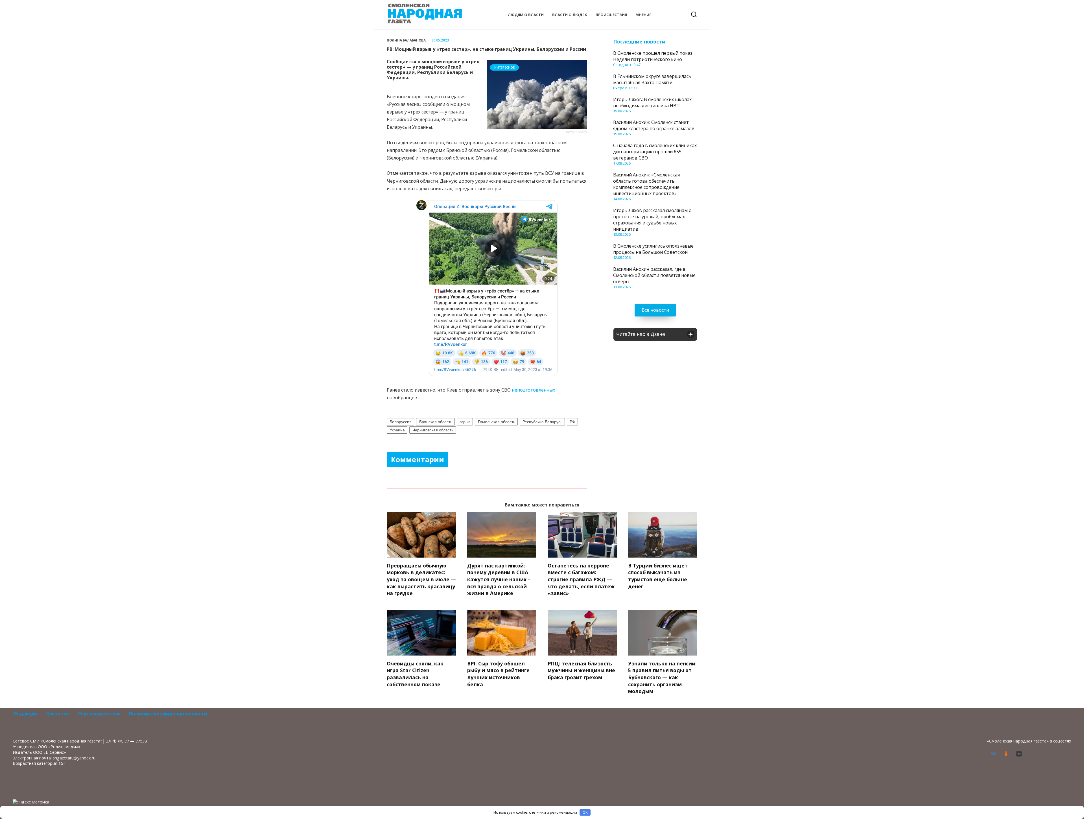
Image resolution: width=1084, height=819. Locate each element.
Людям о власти (526, 14)
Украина (397, 430)
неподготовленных (533, 390)
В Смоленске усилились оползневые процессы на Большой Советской (653, 249)
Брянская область (435, 422)
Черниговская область (432, 430)
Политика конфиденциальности (168, 714)
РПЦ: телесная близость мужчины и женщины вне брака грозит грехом (581, 670)
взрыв (465, 422)
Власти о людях (569, 14)
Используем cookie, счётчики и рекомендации (535, 812)
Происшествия (611, 14)
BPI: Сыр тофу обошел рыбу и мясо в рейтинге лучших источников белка (498, 674)
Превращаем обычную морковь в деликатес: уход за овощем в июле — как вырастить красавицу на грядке (421, 579)
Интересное (504, 67)
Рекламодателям (99, 714)
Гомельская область (496, 422)
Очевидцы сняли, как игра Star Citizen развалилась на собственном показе (415, 674)
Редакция (26, 714)
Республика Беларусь (542, 422)
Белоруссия (401, 422)
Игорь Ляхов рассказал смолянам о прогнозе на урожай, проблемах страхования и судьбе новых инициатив (652, 219)
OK (585, 812)
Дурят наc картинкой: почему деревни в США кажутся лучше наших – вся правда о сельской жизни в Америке (498, 579)
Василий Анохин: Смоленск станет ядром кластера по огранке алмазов (653, 125)
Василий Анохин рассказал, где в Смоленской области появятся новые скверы (654, 275)
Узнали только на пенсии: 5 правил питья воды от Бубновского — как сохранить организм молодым (662, 677)
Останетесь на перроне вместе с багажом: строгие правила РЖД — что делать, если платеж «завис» (581, 579)
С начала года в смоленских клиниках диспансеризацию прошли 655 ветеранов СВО (655, 151)
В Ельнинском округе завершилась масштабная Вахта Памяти (652, 79)
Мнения (643, 14)
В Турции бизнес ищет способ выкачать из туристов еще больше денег (658, 576)
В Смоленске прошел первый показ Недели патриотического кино (652, 56)
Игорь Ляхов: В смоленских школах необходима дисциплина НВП (652, 102)
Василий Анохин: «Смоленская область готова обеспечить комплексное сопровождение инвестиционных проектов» (646, 184)
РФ (572, 422)
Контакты (58, 714)
